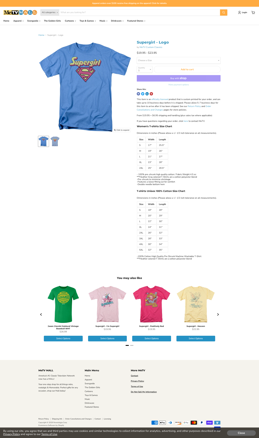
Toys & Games (87, 20)
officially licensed (159, 99)
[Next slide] (218, 314)
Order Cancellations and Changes (78, 419)
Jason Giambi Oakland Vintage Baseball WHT (63, 327)
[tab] (127, 345)
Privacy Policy (11, 434)
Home (6, 20)
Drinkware (116, 20)
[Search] (223, 12)
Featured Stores (135, 20)
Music (103, 20)
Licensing (107, 419)
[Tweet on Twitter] (142, 93)
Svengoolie (33, 20)
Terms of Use (49, 434)
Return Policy (194, 106)
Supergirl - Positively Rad (151, 326)
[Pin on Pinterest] (151, 93)
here (186, 121)
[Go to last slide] (41, 314)
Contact (98, 419)
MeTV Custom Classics (151, 47)
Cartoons (69, 20)
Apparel (17, 20)
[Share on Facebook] (138, 93)
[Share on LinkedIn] (147, 93)
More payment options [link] (178, 85)
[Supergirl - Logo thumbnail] (43, 141)
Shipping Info (57, 419)
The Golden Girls (52, 20)
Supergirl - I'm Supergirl (107, 326)
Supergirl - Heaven (196, 326)
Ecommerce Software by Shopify (51, 425)
